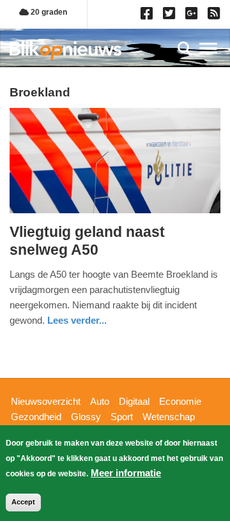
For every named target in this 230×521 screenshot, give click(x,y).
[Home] (65, 50)
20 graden (48, 12)
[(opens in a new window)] (148, 15)
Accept (23, 502)
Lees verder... (77, 320)
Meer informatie (126, 472)
